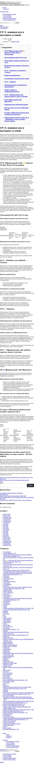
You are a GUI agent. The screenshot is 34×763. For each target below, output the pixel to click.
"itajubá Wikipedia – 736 (9, 553)
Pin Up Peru (6, 683)
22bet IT (5, 605)
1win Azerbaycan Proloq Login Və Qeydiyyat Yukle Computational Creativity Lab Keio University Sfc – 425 (17, 571)
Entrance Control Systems (12, 745)
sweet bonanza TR (7, 714)
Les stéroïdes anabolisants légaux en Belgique (11, 493)
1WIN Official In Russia (9, 581)
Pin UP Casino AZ (7, 678)
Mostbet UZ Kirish (8, 664)
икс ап (3, 373)
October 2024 (6, 520)
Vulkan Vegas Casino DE (9, 721)
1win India (6, 580)
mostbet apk (6, 636)
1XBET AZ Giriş (7, 591)
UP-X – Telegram (10, 82)
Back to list (3, 478)
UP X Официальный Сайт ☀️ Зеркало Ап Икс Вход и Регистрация (15, 52)
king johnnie (6, 628)
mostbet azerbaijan (7, 642)
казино (5, 726)
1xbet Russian (6, 604)
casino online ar (7, 621)
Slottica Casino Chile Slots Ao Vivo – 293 (13, 705)
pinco (4, 684)
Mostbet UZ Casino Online (10, 663)
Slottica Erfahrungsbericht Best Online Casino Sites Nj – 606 (18, 709)
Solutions (8, 737)
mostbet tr (5, 659)
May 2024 (5, 527)
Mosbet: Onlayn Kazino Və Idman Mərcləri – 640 (15, 635)
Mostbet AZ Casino (8, 637)
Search (1, 483)
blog (4, 615)
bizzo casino (6, 614)
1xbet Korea (6, 597)
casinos (5, 623)
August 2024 (6, 522)
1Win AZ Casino (7, 563)
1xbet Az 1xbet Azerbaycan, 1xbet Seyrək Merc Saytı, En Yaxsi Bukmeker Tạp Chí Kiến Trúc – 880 (17, 587)
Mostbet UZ (6, 660)
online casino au (7, 670)
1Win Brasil (6, 576)
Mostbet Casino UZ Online (10, 646)
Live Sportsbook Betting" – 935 (11, 629)
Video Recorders (10, 744)
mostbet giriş (6, 647)
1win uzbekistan (7, 584)
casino (4, 616)
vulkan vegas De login (8, 722)
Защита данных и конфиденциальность (12, 90)
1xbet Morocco (7, 601)
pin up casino (6, 677)
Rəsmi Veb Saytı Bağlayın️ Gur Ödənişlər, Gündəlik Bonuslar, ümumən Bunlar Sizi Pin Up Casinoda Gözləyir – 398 (18, 693)
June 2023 (5, 532)
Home (7, 734)
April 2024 (6, 528)
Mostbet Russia (7, 657)
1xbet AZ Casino (7, 590)
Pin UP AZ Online (7, 673)
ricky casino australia (8, 695)
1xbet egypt (6, 594)
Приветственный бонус (12, 75)
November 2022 (7, 542)
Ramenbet (5, 691)
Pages (4, 733)
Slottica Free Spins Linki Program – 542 (13, 711)
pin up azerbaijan (7, 674)
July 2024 (5, 524)
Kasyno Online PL (8, 626)
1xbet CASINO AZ (8, 592)
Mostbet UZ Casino (8, 661)
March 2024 (6, 529)
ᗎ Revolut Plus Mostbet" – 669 (11, 729)
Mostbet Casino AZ (8, 643)
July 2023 (5, 531)
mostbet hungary (7, 649)
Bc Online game (4, 494)
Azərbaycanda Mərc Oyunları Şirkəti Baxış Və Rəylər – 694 (18, 608)
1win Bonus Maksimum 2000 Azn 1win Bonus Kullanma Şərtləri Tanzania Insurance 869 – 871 (17, 573)
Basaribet (5, 612)
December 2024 (7, 517)
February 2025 (7, 514)
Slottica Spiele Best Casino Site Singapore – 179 (15, 712)
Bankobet (5, 611)
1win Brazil (6, 577)
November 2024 (7, 518)
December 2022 (7, 541)
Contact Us (9, 736)
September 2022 (7, 545)
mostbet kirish (6, 652)
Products (5, 740)
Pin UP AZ (6, 671)
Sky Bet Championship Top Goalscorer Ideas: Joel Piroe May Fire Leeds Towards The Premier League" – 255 (18, 702)
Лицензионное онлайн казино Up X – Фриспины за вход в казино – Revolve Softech (17, 119)
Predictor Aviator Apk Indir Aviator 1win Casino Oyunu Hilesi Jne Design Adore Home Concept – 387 (17, 687)
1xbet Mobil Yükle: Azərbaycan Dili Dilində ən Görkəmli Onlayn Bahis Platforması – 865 (17, 599)
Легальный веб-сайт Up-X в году (16, 57)
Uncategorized (3, 28)
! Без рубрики (7, 552)
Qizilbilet (5, 690)
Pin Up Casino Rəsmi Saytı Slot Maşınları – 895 (15, 680)
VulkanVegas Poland (8, 725)
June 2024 (5, 525)
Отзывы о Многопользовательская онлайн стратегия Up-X (17, 113)
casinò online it (7, 622)
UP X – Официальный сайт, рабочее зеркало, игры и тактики (16, 95)
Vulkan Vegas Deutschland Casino (11, 723)
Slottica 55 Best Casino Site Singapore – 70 (14, 704)
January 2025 (6, 515)
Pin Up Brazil (6, 675)
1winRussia (6, 585)
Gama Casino (6, 625)
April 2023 (6, 535)
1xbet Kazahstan (7, 595)
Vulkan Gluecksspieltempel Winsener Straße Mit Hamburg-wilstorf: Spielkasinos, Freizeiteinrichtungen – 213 (18, 718)
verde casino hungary (8, 716)
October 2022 (6, 543)
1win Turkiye (6, 583)
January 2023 (6, 539)
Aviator (5, 607)
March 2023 (6, 536)
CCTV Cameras (10, 743)
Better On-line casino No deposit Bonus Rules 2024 (13, 496)
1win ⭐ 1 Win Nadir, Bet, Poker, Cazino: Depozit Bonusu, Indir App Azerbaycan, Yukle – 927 (18, 561)
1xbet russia (6, 602)
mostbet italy (6, 650)
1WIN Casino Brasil (8, 578)
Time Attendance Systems (12, 741)
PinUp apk (6, 685)
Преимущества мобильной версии (16, 104)
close (1, 481)
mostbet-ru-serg (7, 666)
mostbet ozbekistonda (8, 656)
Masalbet (5, 630)
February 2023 (7, 538)
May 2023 (5, 534)
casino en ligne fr (7, 618)
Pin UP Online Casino (8, 681)
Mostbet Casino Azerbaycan (10, 645)
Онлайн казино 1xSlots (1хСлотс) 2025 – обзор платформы (16, 500)
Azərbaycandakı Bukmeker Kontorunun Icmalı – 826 (16, 609)
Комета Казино (7, 728)
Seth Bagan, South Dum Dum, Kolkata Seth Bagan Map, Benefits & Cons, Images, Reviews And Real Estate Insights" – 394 (18, 698)
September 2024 (7, 521)
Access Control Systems (12, 747)
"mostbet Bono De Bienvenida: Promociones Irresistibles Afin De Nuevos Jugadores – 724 (17, 555)
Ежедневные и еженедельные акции (17, 78)
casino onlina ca (7, 619)
